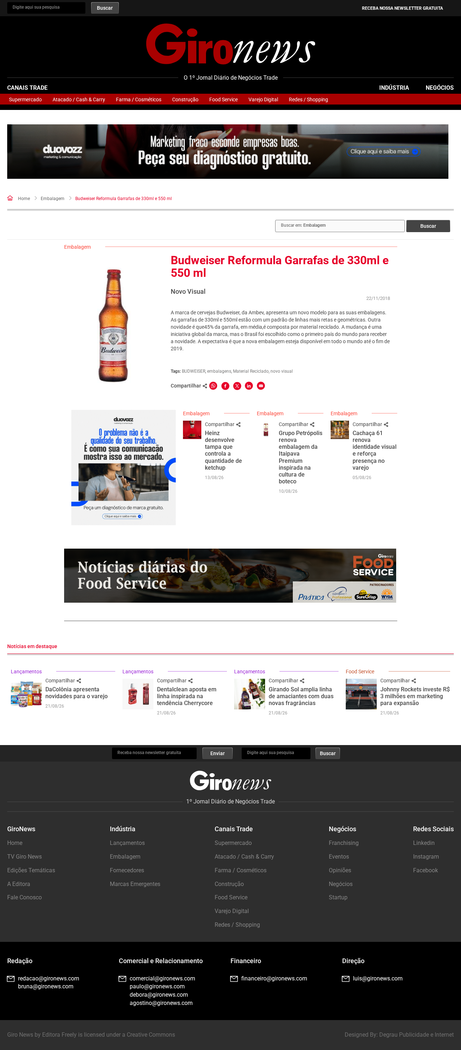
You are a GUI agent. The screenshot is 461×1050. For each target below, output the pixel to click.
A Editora (18, 884)
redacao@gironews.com (48, 978)
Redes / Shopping (308, 99)
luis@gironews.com (378, 978)
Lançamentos (26, 671)
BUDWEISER (193, 371)
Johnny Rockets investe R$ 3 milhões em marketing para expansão (415, 696)
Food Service (223, 99)
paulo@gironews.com (157, 986)
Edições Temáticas (31, 870)
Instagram (426, 856)
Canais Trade (27, 87)
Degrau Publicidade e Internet (416, 1034)
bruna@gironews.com (45, 986)
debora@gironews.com (159, 994)
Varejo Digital (263, 99)
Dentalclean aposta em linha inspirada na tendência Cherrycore (186, 696)
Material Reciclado (251, 371)
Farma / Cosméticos (138, 99)
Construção (185, 99)
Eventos (339, 856)
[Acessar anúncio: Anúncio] (227, 151)
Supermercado (25, 99)
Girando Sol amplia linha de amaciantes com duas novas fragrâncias (301, 696)
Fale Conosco (24, 897)
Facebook (425, 870)
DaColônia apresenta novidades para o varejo (76, 693)
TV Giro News (24, 856)
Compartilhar (220, 424)
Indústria (394, 87)
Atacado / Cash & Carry (79, 99)
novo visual (281, 371)
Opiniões (340, 870)
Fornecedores (127, 870)
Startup (338, 897)
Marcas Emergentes (135, 884)
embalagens (219, 371)
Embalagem (52, 198)
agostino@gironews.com (161, 1003)
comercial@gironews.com (162, 978)
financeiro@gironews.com (274, 978)
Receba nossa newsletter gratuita (402, 8)
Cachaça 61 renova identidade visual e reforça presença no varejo (375, 450)
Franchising (344, 842)
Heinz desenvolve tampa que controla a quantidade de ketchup (223, 450)
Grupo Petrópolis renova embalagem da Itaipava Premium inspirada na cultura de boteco (300, 457)
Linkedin (424, 842)
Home (24, 198)
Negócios (440, 87)
